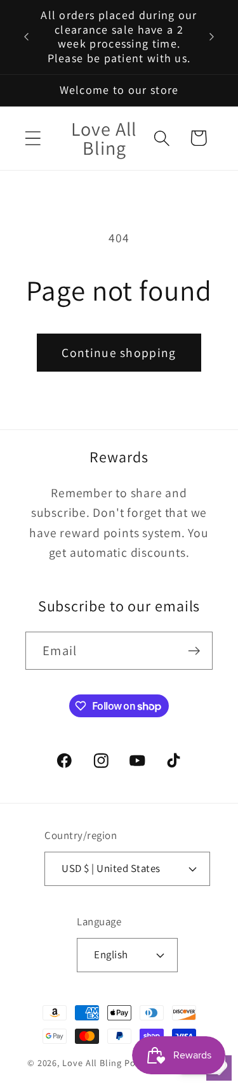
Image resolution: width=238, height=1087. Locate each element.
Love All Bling (92, 1063)
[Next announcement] (212, 37)
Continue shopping (119, 352)
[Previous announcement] (27, 37)
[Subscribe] (194, 651)
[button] (33, 138)
